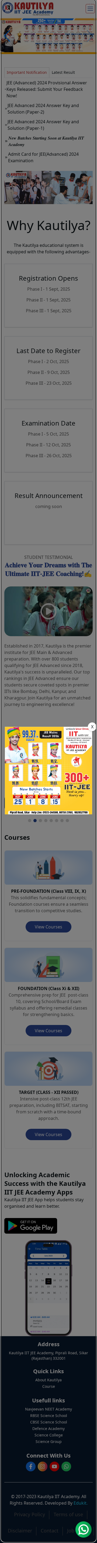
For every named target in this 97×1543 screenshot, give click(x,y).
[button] (90, 4)
